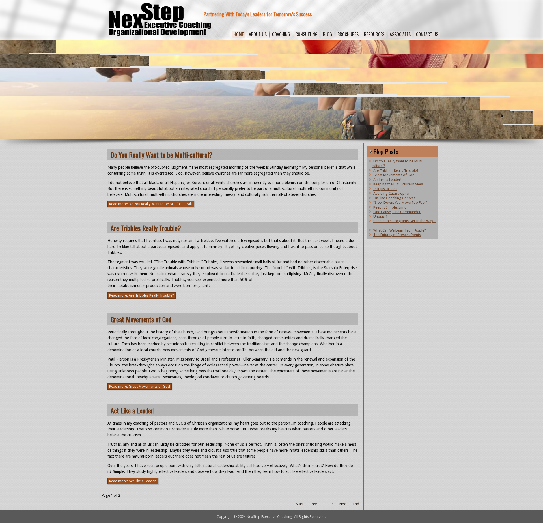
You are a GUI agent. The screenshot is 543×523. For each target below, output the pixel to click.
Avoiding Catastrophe (391, 193)
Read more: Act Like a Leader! (133, 481)
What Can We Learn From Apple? (399, 230)
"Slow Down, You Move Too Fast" (400, 202)
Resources (374, 34)
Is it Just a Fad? (385, 189)
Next (343, 504)
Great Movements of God (141, 319)
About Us (258, 34)
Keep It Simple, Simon (391, 207)
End (356, 504)
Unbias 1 (380, 216)
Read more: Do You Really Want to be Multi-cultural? (151, 204)
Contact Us (427, 34)
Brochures (348, 34)
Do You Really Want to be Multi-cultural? (161, 154)
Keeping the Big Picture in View (398, 184)
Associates (400, 34)
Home (239, 34)
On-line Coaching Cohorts (394, 198)
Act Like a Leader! (133, 410)
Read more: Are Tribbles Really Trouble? (141, 295)
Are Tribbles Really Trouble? (146, 228)
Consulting (307, 34)
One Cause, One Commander (397, 212)
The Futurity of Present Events (397, 235)
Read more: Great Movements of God (139, 386)
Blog (327, 34)
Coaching (281, 34)
